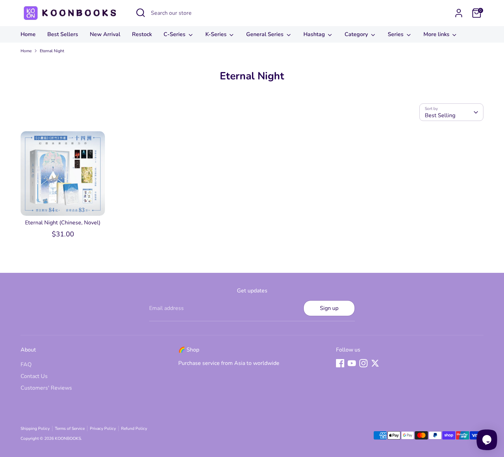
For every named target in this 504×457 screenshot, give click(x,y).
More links (437, 34)
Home (28, 34)
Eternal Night (52, 51)
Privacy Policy (103, 428)
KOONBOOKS (68, 438)
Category (357, 34)
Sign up (329, 308)
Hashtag (314, 34)
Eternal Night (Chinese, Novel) (62, 222)
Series (396, 34)
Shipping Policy (35, 428)
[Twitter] (375, 363)
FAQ (26, 364)
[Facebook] (340, 363)
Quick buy (63, 204)
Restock (142, 34)
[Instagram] (363, 363)
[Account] (459, 13)
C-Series (175, 34)
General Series (265, 34)
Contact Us (34, 376)
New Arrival (105, 34)
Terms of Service (70, 428)
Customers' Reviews (46, 388)
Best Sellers (62, 34)
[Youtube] (352, 363)
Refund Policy (134, 428)
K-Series (216, 34)
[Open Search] (140, 13)
